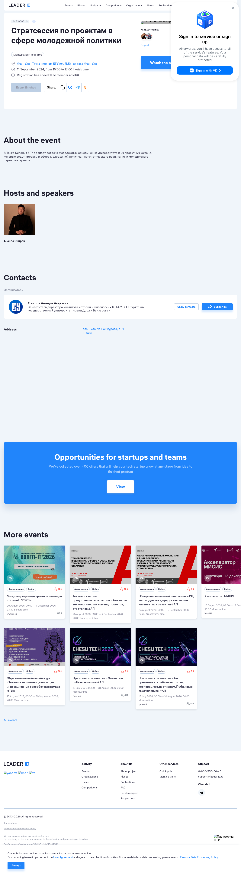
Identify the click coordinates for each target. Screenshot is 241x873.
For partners (127, 798)
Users (150, 5)
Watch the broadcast (168, 62)
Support (203, 764)
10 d (126, 589)
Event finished (26, 87)
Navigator (95, 5)
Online (31, 589)
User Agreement (63, 857)
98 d (60, 589)
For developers (129, 793)
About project (128, 771)
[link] (34, 582)
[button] (101, 764)
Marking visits (167, 776)
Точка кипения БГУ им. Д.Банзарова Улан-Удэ (64, 64)
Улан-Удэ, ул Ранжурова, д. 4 (104, 329)
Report (145, 45)
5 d (126, 671)
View (120, 486)
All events (10, 720)
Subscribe (220, 306)
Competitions (114, 5)
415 (192, 703)
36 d (60, 671)
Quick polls (165, 771)
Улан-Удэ (24, 64)
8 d (192, 589)
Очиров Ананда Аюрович (48, 303)
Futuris (87, 333)
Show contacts (186, 306)
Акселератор (81, 589)
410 (126, 695)
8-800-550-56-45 (209, 771)
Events (69, 5)
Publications (166, 5)
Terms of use (10, 823)
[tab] (101, 764)
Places (81, 5)
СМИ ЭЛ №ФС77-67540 (45, 844)
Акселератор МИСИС (219, 596)
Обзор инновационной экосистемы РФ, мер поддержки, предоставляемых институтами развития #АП (166, 600)
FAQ (123, 787)
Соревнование (16, 589)
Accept (16, 865)
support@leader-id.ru (210, 776)
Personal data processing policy (20, 828)
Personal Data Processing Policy (199, 857)
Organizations (134, 5)
